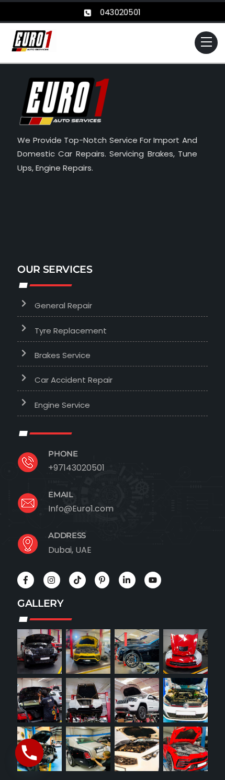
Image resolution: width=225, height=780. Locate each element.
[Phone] (29, 753)
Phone (63, 454)
